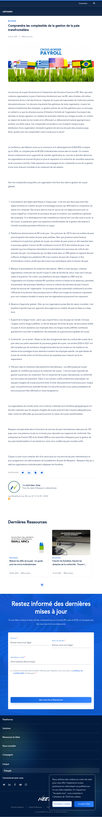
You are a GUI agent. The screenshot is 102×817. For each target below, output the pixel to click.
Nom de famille (58, 641)
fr (94, 3)
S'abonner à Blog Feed (9, 499)
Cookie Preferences (35, 807)
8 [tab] (57, 584)
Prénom (14, 638)
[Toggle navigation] (97, 11)
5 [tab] (45, 584)
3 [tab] (38, 584)
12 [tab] (72, 584)
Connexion (83, 3)
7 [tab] (53, 584)
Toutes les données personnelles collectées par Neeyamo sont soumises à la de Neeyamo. (48, 672)
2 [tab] (34, 584)
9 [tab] (60, 584)
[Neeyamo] (7, 11)
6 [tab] (49, 584)
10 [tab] (64, 584)
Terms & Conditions (17, 807)
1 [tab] (30, 584)
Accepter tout (84, 804)
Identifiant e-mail (17, 657)
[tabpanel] (29, 554)
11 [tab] (68, 584)
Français (7, 771)
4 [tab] (42, 584)
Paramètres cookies (62, 804)
